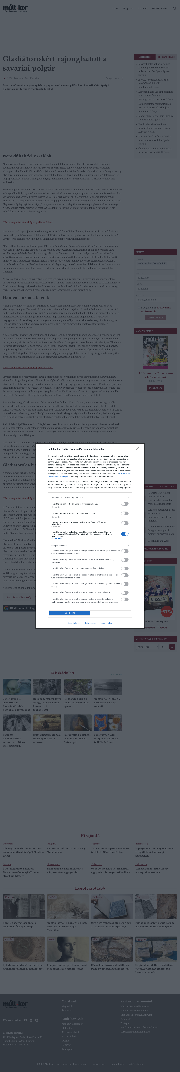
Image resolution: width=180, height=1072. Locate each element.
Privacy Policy (106, 623)
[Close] (138, 449)
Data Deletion (74, 623)
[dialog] (90, 536)
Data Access (90, 623)
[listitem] (90, 497)
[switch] (125, 504)
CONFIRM (70, 613)
